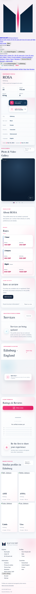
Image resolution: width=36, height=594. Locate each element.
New (28, 69)
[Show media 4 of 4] (22, 202)
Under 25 (9, 39)
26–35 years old (17, 39)
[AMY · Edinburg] (9, 481)
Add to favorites (8, 296)
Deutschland (25, 562)
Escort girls (3, 39)
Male (34, 39)
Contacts (6, 562)
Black (11, 120)
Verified (21, 69)
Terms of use (7, 567)
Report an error (28, 304)
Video (24, 69)
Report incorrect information (8, 585)
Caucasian (12, 129)
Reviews (32, 69)
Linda (4, 524)
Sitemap (6, 578)
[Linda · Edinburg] (9, 512)
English (12, 138)
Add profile (3, 43)
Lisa (21, 524)
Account (6, 576)
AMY (4, 493)
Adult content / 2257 (9, 571)
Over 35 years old (27, 39)
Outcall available (13, 69)
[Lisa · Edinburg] (27, 512)
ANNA (22, 493)
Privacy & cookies (8, 565)
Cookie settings (6, 573)
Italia (23, 569)
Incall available (4, 69)
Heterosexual (13, 134)
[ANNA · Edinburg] (27, 481)
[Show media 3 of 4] (19, 202)
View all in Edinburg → (27, 462)
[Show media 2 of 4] (16, 202)
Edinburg (12, 116)
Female (12, 125)
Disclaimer (6, 569)
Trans (1, 41)
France (23, 567)
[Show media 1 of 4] (13, 202)
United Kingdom (26, 565)
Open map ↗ (29, 351)
